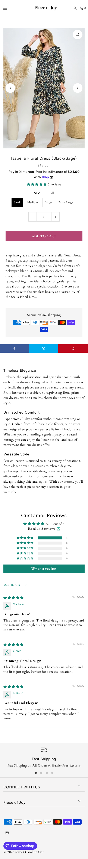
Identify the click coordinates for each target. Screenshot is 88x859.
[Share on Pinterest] (73, 348)
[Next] (77, 88)
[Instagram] (7, 833)
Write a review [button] (44, 568)
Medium (32, 202)
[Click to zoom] (77, 34)
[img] (13, 598)
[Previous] (10, 88)
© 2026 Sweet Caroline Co (22, 852)
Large (48, 202)
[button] (37, 184)
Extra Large (66, 202)
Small (17, 202)
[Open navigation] (10, 8)
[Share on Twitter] (43, 348)
